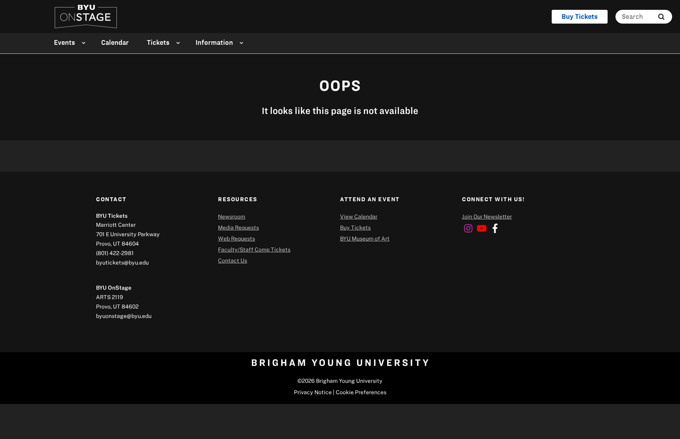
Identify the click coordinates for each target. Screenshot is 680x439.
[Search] (661, 17)
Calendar (115, 42)
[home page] (86, 16)
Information (214, 42)
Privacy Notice (313, 392)
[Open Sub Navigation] (85, 42)
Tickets (158, 42)
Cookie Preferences (361, 392)
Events (64, 42)
